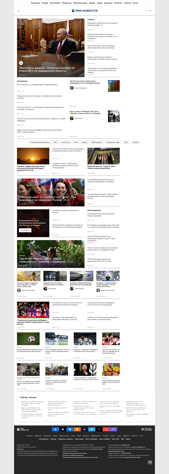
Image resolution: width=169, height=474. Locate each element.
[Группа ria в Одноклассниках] (77, 429)
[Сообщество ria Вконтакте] (70, 429)
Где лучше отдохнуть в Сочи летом (57, 408)
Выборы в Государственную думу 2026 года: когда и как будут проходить (32, 403)
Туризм (104, 378)
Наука (79, 436)
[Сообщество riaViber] (113, 429)
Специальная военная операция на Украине (28, 378)
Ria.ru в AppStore (91, 439)
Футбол (19, 347)
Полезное (134, 436)
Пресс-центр (79, 439)
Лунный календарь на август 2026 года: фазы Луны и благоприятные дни (57, 403)
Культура (22, 255)
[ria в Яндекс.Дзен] (62, 429)
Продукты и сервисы (65, 439)
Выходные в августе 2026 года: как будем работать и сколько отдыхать (31, 415)
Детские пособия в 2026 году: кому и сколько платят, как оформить (136, 409)
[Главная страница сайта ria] (84, 11)
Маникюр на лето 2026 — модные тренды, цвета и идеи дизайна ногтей (84, 407)
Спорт (73, 436)
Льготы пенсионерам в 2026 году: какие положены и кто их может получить (111, 412)
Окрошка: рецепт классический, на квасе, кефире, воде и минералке (59, 414)
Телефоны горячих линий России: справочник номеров (85, 402)
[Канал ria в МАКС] (55, 429)
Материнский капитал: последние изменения (137, 415)
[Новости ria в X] (98, 429)
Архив (128, 439)
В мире (55, 436)
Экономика (47, 436)
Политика (29, 436)
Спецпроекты (43, 439)
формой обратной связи (116, 451)
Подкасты (126, 436)
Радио (119, 436)
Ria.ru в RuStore (104, 439)
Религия (48, 378)
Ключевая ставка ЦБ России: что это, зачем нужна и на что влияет (85, 413)
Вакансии (20, 449)
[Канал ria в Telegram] (91, 429)
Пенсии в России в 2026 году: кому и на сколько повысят (110, 402)
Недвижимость (96, 436)
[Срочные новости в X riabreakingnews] (106, 429)
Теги (141, 436)
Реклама (53, 439)
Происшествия (64, 436)
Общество (38, 436)
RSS (122, 439)
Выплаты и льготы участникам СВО (110, 407)
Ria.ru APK (115, 439)
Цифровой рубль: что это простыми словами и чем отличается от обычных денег (136, 403)
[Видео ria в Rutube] (84, 429)
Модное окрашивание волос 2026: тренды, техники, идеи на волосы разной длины (31, 409)
